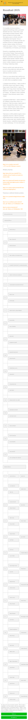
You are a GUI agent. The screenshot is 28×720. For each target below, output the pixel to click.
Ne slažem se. (14, 717)
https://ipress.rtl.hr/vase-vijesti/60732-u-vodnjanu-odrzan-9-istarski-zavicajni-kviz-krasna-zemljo (13, 175)
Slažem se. (14, 714)
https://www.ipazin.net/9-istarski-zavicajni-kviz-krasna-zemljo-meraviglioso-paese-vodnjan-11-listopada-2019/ (14, 182)
